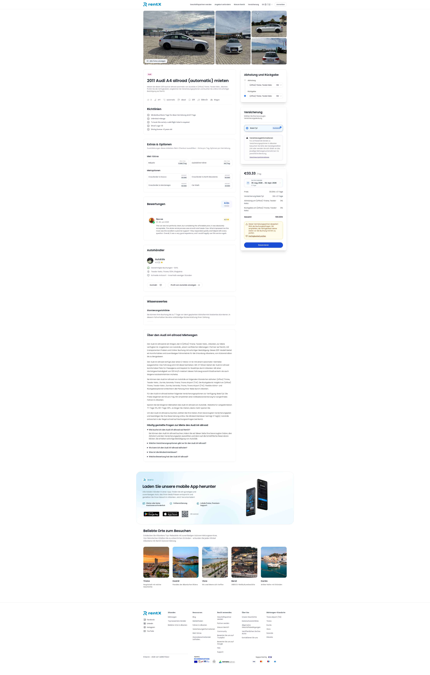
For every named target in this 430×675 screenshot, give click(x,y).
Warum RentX (239, 4)
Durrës (269, 625)
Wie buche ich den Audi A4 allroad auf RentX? (169, 429)
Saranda (270, 633)
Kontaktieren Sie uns (250, 637)
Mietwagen (172, 617)
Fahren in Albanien (200, 625)
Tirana (269, 621)
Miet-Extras (197, 633)
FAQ (218, 648)
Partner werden (223, 623)
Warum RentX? (223, 627)
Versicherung (253, 4)
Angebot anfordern (223, 4)
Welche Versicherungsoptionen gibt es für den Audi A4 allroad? (177, 443)
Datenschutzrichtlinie (250, 621)
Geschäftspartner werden (201, 4)
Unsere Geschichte (249, 617)
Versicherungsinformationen (259, 157)
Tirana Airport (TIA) (274, 617)
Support (220, 652)
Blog (194, 617)
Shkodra (270, 637)
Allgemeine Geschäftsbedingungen (251, 626)
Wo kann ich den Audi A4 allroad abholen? (168, 447)
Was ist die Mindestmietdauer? (163, 452)
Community (222, 631)
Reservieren (263, 245)
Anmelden (280, 4)
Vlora (268, 629)
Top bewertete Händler (177, 621)
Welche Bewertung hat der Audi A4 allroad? (168, 456)
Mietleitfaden (198, 621)
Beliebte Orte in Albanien (177, 625)
